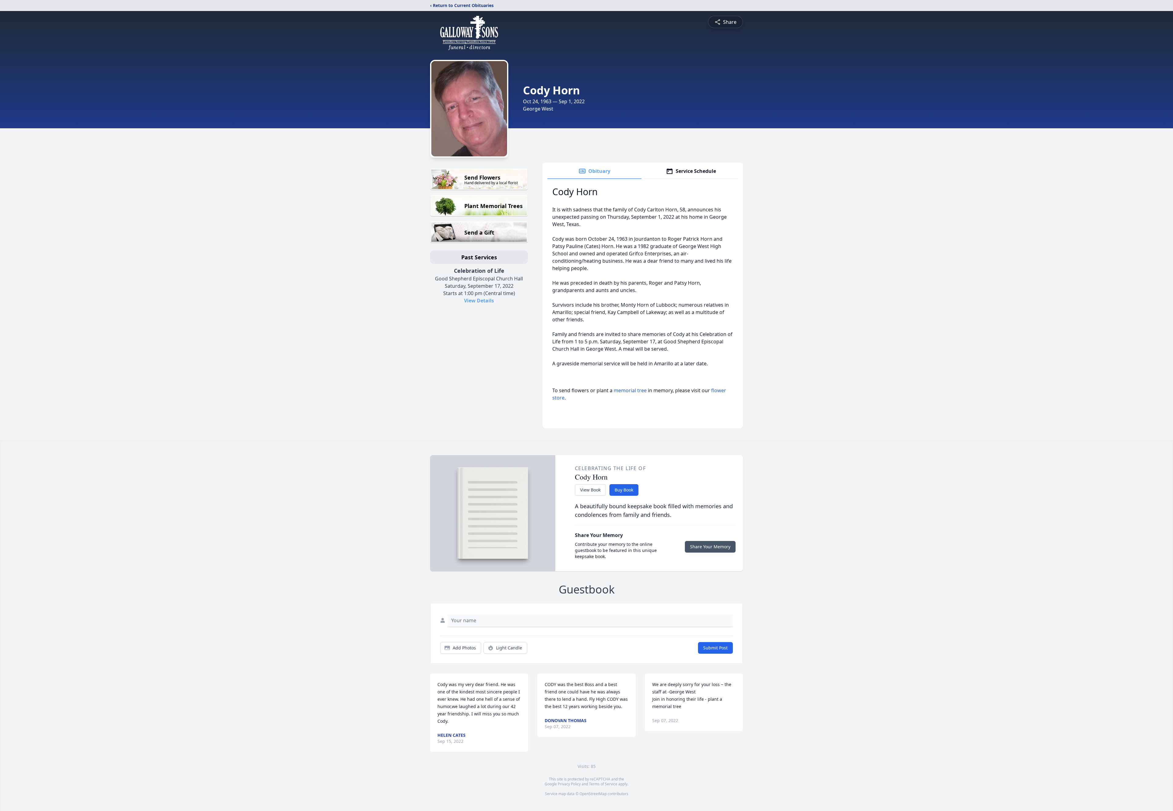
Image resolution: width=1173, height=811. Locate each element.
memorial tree (630, 390)
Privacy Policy (569, 784)
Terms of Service (603, 784)
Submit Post (715, 648)
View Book (590, 490)
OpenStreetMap (593, 793)
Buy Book (624, 490)
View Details (479, 300)
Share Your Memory (710, 547)
